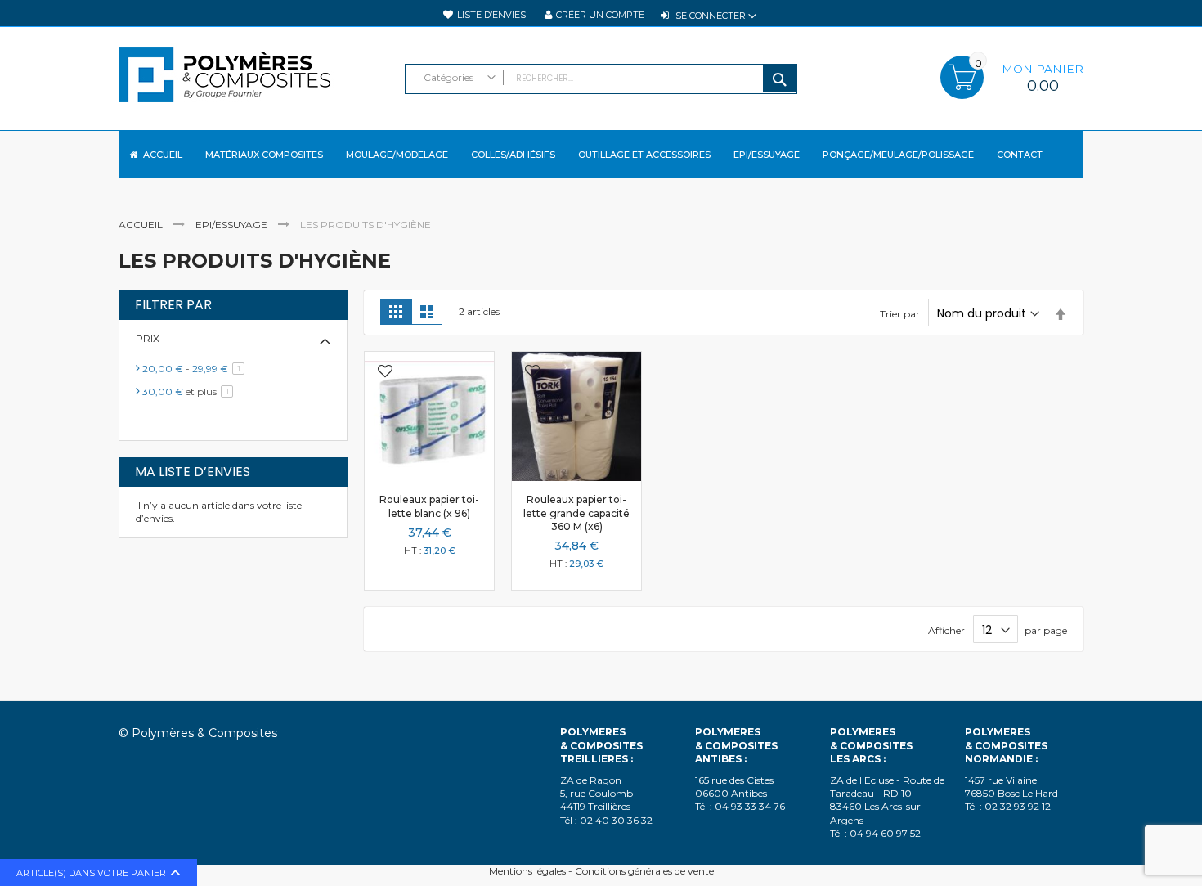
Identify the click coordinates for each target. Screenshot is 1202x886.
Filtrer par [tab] (173, 305)
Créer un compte (600, 14)
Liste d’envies (491, 14)
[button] (385, 373)
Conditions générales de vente (644, 871)
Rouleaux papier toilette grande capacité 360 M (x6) (576, 512)
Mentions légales (527, 871)
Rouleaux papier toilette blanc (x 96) (429, 506)
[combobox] (601, 79)
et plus (190, 391)
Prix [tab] (147, 338)
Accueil (142, 224)
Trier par (900, 314)
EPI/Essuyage (232, 224)
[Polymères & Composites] (253, 83)
